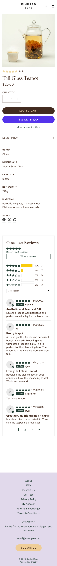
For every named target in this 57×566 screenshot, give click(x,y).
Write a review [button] (28, 256)
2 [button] (25, 429)
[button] (13, 265)
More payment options (28, 127)
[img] (23, 300)
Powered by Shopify (28, 562)
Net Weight (9, 187)
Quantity (8, 92)
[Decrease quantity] (6, 98)
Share (6, 215)
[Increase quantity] (17, 98)
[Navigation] (3, 6)
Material (8, 199)
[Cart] (53, 6)
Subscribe (28, 547)
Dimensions (9, 162)
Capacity (8, 174)
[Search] (46, 6)
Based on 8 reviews (17, 252)
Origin (6, 150)
